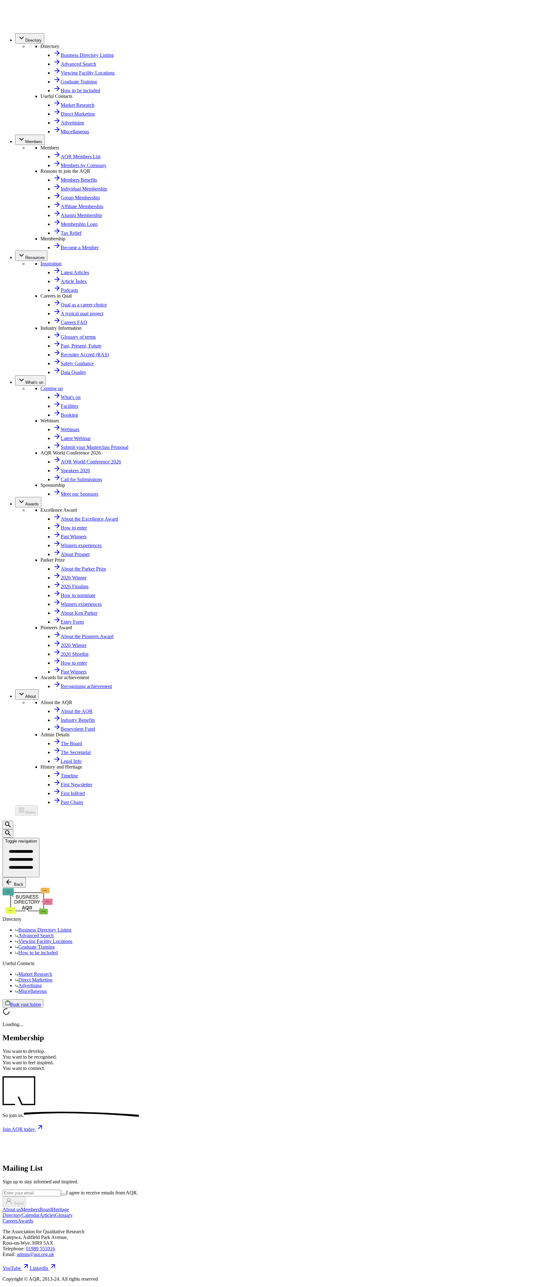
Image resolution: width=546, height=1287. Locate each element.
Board (45, 1209)
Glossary (64, 1215)
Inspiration (51, 263)
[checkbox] (63, 1194)
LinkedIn (39, 1268)
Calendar (30, 1215)
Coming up (51, 388)
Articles (47, 1215)
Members (30, 1209)
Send (18, 1203)
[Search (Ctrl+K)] (8, 825)
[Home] (16, 25)
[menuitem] (29, 38)
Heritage (60, 1209)
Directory (12, 1215)
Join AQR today (19, 1129)
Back (18, 884)
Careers (10, 1221)
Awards (25, 1221)
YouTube (12, 1268)
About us (12, 1209)
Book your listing (25, 1004)
